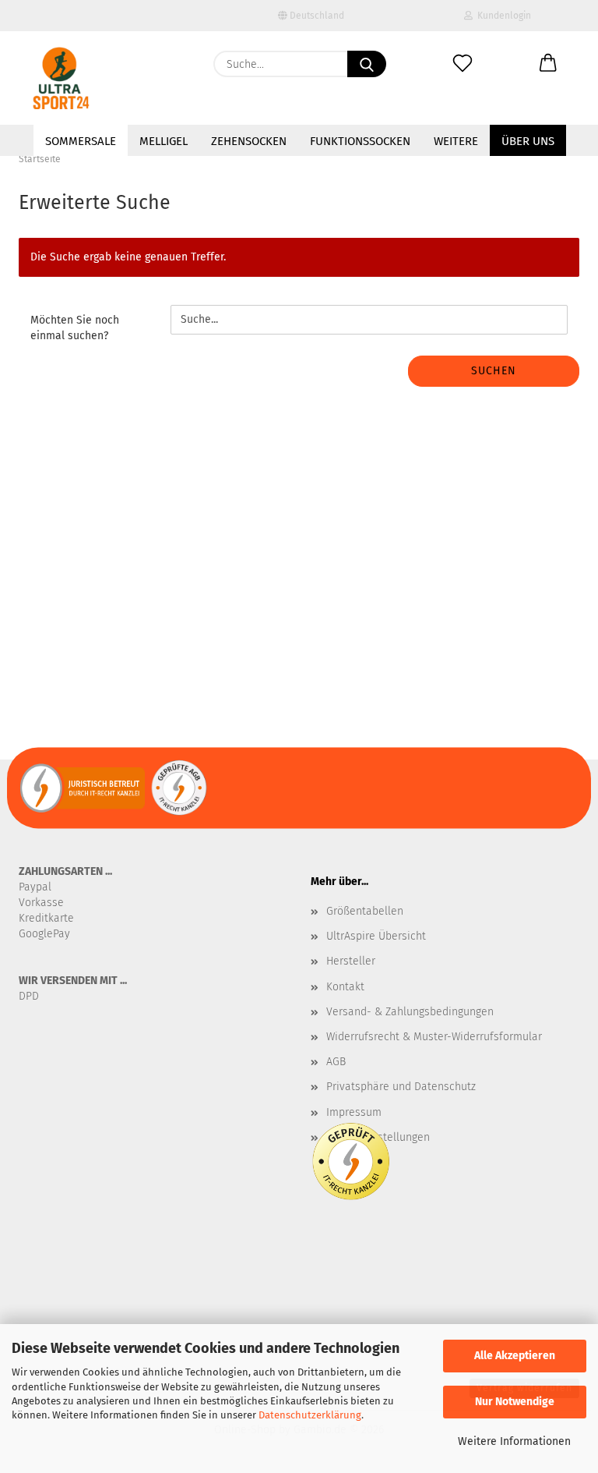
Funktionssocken (360, 141)
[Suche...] (366, 64)
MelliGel (163, 141)
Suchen (493, 370)
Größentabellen (364, 911)
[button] (548, 64)
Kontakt (345, 986)
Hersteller (350, 961)
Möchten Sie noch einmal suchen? (74, 327)
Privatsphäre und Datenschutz (401, 1086)
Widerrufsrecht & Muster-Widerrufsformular (434, 1036)
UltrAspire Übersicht (376, 936)
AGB (336, 1061)
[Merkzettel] (462, 64)
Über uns (527, 141)
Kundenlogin (502, 15)
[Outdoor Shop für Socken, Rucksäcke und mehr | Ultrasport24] (61, 78)
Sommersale (80, 141)
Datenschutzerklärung (310, 1415)
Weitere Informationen (514, 1441)
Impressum (354, 1112)
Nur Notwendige (514, 1401)
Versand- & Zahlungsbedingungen (410, 1011)
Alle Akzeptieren (514, 1355)
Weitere (456, 141)
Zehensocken (249, 141)
